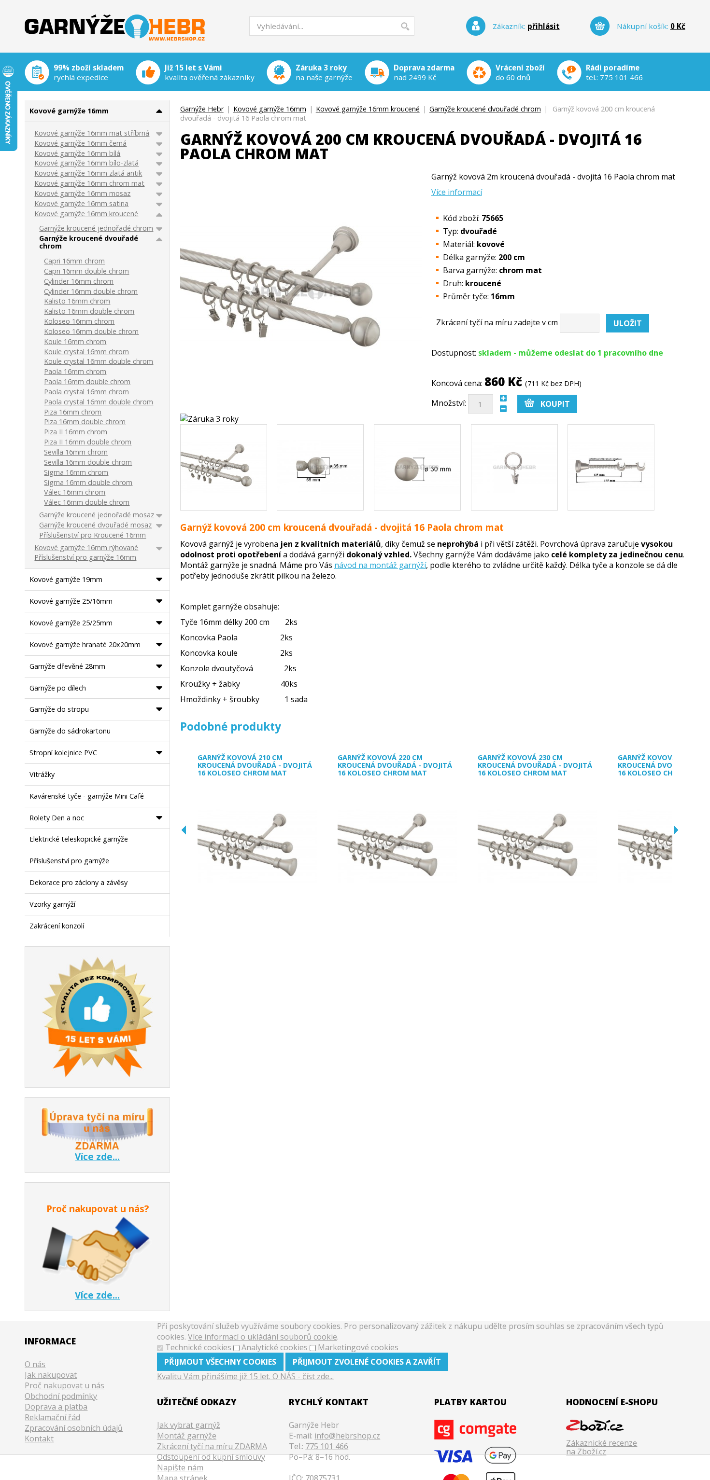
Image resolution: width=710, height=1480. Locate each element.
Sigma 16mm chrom (76, 473)
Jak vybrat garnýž (188, 1425)
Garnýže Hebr (115, 21)
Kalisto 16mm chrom (77, 301)
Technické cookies (198, 1347)
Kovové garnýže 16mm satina (81, 204)
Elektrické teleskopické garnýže (78, 839)
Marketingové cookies (358, 1347)
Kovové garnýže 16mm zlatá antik (88, 173)
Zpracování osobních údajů (74, 1428)
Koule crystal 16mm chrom (86, 352)
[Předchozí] (183, 830)
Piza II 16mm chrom (75, 432)
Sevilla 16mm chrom (76, 452)
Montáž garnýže (186, 1435)
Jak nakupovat (51, 1374)
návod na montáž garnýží (380, 565)
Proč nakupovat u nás (64, 1385)
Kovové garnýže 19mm (65, 579)
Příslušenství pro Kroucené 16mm (92, 535)
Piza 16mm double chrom (85, 422)
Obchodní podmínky (61, 1396)
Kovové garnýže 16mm (269, 108)
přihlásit (543, 26)
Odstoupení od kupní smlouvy (211, 1457)
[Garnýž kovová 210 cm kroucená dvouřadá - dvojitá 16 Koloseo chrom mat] (257, 846)
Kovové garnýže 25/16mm (71, 601)
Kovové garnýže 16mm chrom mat (89, 184)
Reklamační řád (52, 1417)
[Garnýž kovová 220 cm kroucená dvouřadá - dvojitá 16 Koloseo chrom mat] (397, 846)
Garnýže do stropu (59, 709)
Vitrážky (42, 774)
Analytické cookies (274, 1347)
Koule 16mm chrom (75, 342)
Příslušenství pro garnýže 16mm (85, 557)
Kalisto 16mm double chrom (89, 311)
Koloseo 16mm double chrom (91, 332)
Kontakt (39, 1438)
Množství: (448, 403)
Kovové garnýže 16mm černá (80, 143)
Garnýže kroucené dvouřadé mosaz (95, 525)
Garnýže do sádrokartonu (70, 730)
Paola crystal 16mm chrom (86, 392)
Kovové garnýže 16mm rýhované (86, 548)
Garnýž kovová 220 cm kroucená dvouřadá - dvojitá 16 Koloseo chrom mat (395, 765)
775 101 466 (621, 77)
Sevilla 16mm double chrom (88, 462)
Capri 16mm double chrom (86, 271)
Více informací (456, 192)
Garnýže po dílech (57, 687)
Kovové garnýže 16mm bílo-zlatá (86, 163)
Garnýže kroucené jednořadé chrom (96, 228)
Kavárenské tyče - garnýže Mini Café (86, 796)
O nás (35, 1364)
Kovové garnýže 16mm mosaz (82, 194)
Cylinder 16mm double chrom (91, 292)
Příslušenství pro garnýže (69, 860)
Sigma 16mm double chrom (88, 483)
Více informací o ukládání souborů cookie (262, 1336)
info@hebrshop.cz (347, 1435)
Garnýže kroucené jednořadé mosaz (96, 515)
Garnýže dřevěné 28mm (67, 666)
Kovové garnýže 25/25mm (71, 622)
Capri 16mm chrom (74, 261)
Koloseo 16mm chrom (79, 322)
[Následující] (676, 830)
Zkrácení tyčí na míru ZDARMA (212, 1446)
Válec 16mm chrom (74, 492)
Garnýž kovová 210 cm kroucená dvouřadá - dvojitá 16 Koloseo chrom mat (255, 765)
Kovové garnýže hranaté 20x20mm (85, 644)
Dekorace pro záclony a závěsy (78, 882)
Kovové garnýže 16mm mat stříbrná (91, 133)
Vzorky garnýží (52, 904)
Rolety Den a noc (56, 817)
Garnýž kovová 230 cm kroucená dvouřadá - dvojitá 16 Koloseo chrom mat (535, 765)
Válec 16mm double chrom (86, 502)
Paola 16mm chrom (75, 372)
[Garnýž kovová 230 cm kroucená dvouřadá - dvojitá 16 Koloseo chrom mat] (537, 846)
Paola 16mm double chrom (87, 382)
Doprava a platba (56, 1406)
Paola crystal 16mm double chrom (98, 402)
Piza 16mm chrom (72, 412)
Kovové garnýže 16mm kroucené (368, 108)
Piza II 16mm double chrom (87, 442)
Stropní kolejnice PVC (63, 752)
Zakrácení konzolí (56, 925)
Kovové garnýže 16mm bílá (77, 154)
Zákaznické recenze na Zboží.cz (601, 1447)
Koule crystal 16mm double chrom (98, 362)
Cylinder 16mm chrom (79, 281)
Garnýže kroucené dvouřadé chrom (485, 108)
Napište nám (180, 1467)
